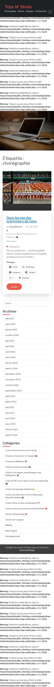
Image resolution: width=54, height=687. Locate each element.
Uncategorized (12, 536)
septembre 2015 (13, 391)
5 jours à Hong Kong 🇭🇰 (16, 514)
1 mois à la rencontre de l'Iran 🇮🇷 (20, 450)
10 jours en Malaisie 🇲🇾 (16, 461)
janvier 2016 (11, 368)
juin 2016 (9, 341)
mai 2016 (9, 346)
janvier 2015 (11, 435)
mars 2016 (10, 357)
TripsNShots (15, 226)
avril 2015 (10, 418)
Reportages (11, 241)
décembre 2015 (13, 374)
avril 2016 (10, 352)
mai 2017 (9, 318)
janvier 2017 (11, 330)
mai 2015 (9, 413)
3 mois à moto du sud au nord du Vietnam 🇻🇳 (26, 508)
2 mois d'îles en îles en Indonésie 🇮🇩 (22, 503)
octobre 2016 (12, 335)
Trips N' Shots (18, 6)
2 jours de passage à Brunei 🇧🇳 (20, 489)
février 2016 (11, 363)
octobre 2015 (12, 385)
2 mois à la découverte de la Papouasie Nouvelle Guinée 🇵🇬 (24, 496)
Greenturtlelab (27, 550)
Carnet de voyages (14, 520)
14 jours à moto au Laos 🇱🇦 (18, 467)
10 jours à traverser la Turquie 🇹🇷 (21, 456)
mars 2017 (10, 324)
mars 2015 (10, 424)
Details (14, 286)
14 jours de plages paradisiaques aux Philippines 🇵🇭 (22, 235)
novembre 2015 (13, 379)
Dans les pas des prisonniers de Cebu (22, 219)
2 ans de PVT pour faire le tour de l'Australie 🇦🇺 (26, 482)
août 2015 (10, 396)
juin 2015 (9, 407)
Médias (8, 525)
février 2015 (11, 429)
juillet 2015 (10, 402)
